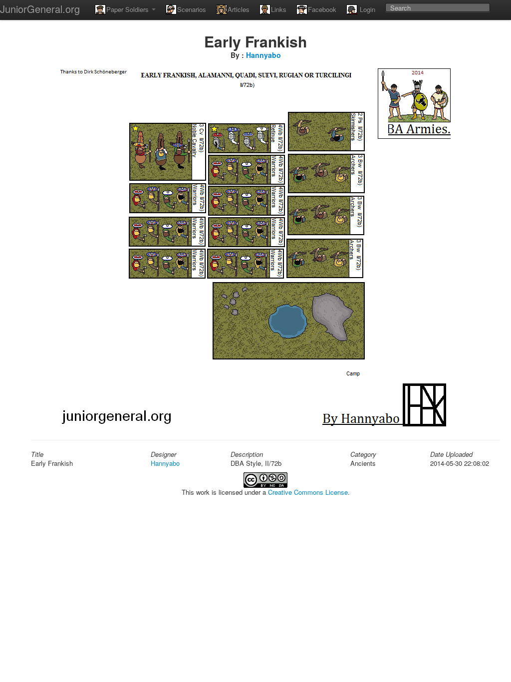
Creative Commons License (308, 492)
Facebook (322, 9)
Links (278, 9)
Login (366, 9)
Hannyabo (263, 55)
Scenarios (191, 9)
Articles (239, 9)
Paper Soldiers (128, 9)
